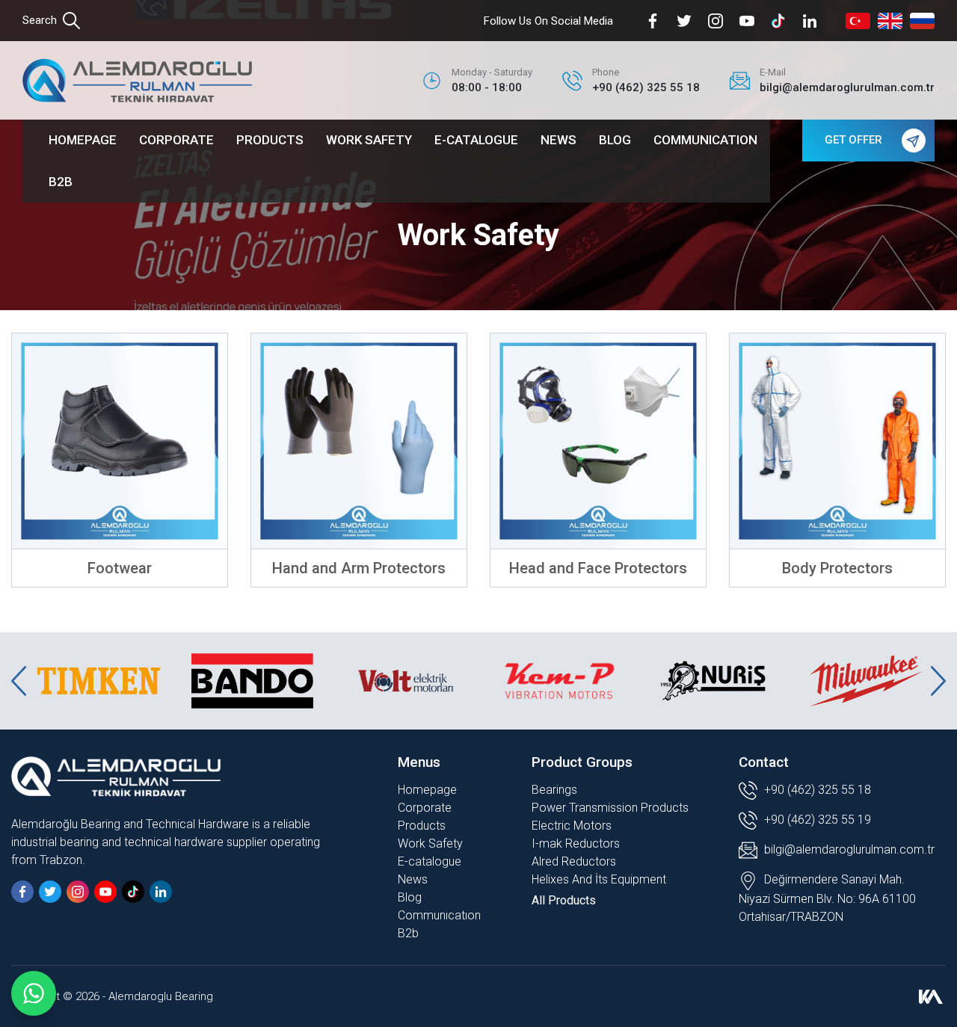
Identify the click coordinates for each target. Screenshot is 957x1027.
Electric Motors (572, 825)
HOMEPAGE (83, 139)
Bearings (554, 790)
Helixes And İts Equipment (599, 879)
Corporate (425, 808)
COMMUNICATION (705, 139)
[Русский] (922, 21)
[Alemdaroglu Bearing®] (137, 80)
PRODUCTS (270, 139)
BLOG (615, 139)
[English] (890, 21)
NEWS (558, 139)
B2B (61, 181)
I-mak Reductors (576, 843)
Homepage (427, 790)
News (413, 879)
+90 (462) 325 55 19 (816, 819)
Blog (410, 897)
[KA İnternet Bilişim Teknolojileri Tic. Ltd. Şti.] (931, 996)
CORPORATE (176, 139)
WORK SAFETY (369, 139)
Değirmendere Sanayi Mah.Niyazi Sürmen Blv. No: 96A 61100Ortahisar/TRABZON (827, 897)
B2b (408, 933)
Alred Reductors (574, 861)
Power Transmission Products (610, 808)
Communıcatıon (439, 915)
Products (422, 825)
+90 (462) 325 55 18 (816, 790)
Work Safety (430, 843)
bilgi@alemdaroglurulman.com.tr (849, 849)
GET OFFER (853, 140)
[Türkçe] (858, 21)
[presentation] (18, 681)
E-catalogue (429, 861)
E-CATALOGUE (476, 139)
